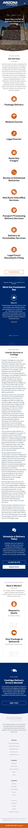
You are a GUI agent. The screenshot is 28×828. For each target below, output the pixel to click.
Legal (16, 820)
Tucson (14, 792)
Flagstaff (14, 803)
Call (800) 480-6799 (14, 562)
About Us (14, 763)
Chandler (14, 786)
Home (8, 15)
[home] (11, 3)
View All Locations (14, 811)
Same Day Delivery (14, 743)
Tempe (14, 809)
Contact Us (14, 766)
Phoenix (14, 783)
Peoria (14, 806)
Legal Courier (14, 752)
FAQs (14, 772)
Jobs (14, 775)
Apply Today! (14, 703)
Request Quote (14, 567)
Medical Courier (14, 749)
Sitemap (22, 820)
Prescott (14, 800)
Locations (13, 15)
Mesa (14, 795)
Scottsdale (14, 789)
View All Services (14, 272)
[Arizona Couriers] (14, 718)
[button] (24, 3)
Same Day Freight (14, 746)
